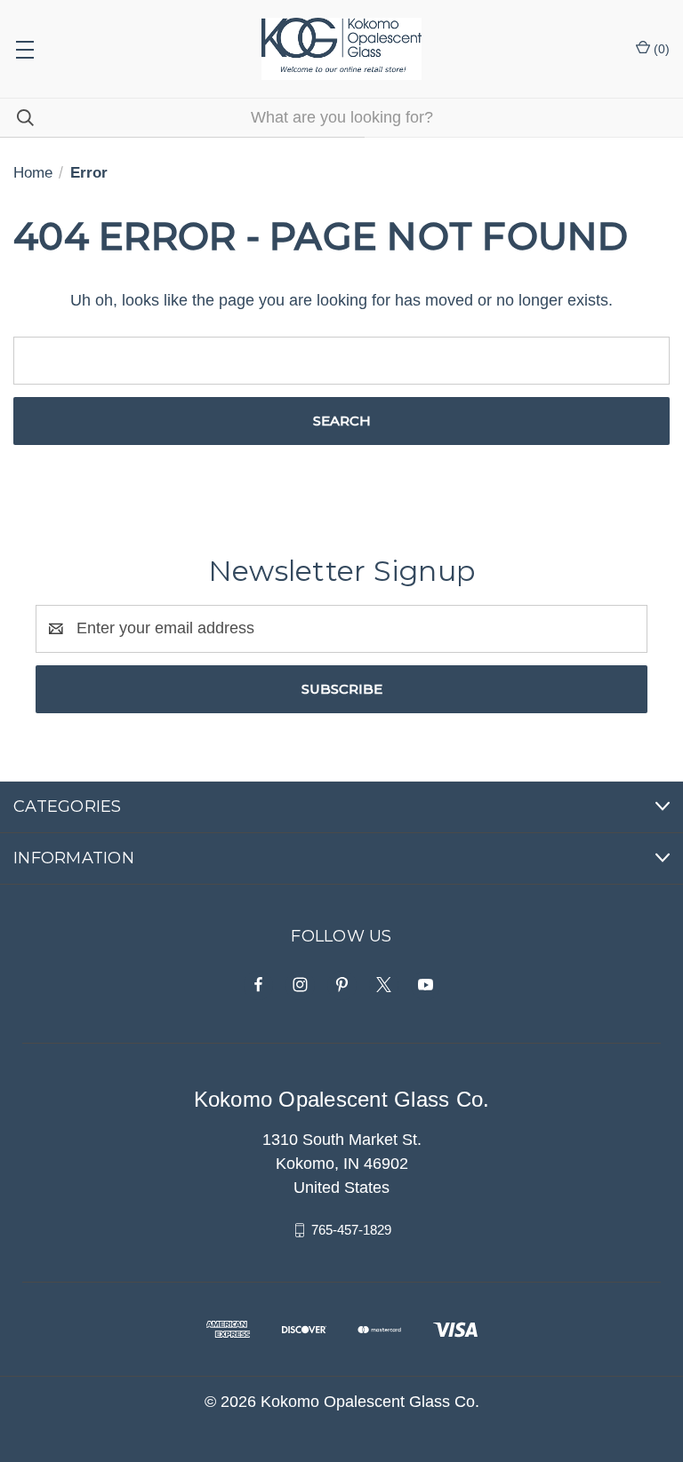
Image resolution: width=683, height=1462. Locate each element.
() (660, 49)
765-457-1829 (351, 1229)
